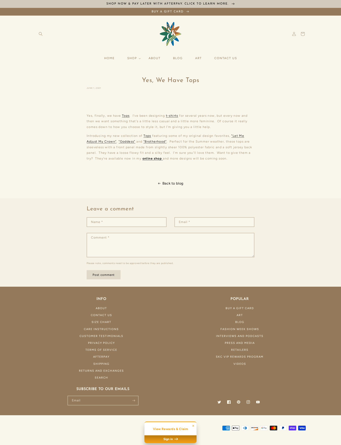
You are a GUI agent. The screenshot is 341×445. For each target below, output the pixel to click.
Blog (239, 322)
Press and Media (240, 343)
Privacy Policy (101, 343)
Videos (239, 364)
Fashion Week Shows (239, 329)
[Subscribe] (133, 400)
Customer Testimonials (101, 336)
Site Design (258, 432)
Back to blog (173, 183)
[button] (40, 34)
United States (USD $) (53, 431)
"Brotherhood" (155, 141)
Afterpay (101, 356)
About (101, 308)
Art (240, 315)
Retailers (239, 350)
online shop (152, 158)
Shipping (101, 364)
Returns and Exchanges (101, 370)
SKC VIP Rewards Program (239, 356)
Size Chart (101, 322)
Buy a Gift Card (240, 308)
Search (101, 377)
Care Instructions (101, 329)
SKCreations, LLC (230, 432)
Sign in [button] (168, 439)
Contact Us (101, 315)
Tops (126, 116)
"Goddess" (127, 141)
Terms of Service (101, 350)
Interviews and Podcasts (239, 336)
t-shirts (172, 116)
